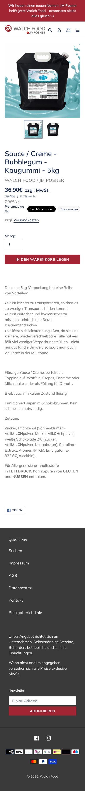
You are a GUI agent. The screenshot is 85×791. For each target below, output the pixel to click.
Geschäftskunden (41, 209)
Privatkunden (69, 209)
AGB (13, 575)
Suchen (15, 550)
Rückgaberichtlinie (25, 612)
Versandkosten (26, 220)
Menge (10, 236)
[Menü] (77, 29)
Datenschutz (20, 587)
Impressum (19, 563)
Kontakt (16, 600)
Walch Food (49, 776)
